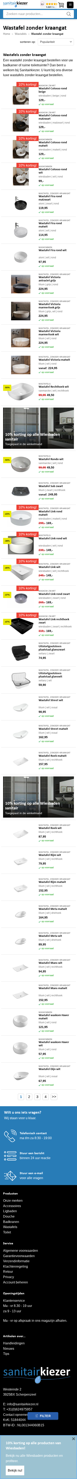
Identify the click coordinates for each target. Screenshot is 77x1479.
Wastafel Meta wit (50, 936)
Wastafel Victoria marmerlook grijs (49, 306)
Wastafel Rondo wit (51, 459)
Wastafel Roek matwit (53, 756)
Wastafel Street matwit (53, 729)
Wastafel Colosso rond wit (53, 171)
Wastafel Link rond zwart (54, 594)
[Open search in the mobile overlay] (38, 14)
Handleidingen (14, 1343)
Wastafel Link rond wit (53, 538)
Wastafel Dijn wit (49, 1069)
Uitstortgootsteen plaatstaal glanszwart (52, 648)
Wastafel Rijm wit (50, 855)
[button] (61, 5)
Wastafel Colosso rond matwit (53, 144)
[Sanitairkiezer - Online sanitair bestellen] (20, 4)
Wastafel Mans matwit (53, 988)
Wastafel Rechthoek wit (54, 386)
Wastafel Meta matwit (53, 909)
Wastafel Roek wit (50, 828)
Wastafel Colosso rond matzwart (53, 117)
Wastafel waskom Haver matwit (54, 1017)
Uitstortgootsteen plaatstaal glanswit (50, 675)
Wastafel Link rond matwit (50, 513)
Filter (45, 1416)
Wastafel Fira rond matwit (50, 225)
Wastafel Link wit (49, 567)
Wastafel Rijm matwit (52, 882)
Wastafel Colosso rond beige (53, 90)
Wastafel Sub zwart (51, 486)
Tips (6, 1353)
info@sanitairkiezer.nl (22, 1404)
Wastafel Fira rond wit (53, 250)
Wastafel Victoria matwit (54, 359)
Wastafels (21, 33)
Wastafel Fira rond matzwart (50, 198)
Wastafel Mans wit (50, 963)
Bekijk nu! (15, 1470)
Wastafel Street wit (51, 700)
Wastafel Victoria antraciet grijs (49, 279)
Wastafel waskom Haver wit (54, 1044)
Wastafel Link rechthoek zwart (54, 621)
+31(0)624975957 (19, 1409)
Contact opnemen (16, 1414)
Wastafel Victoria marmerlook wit (49, 333)
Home (6, 33)
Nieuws (8, 1348)
